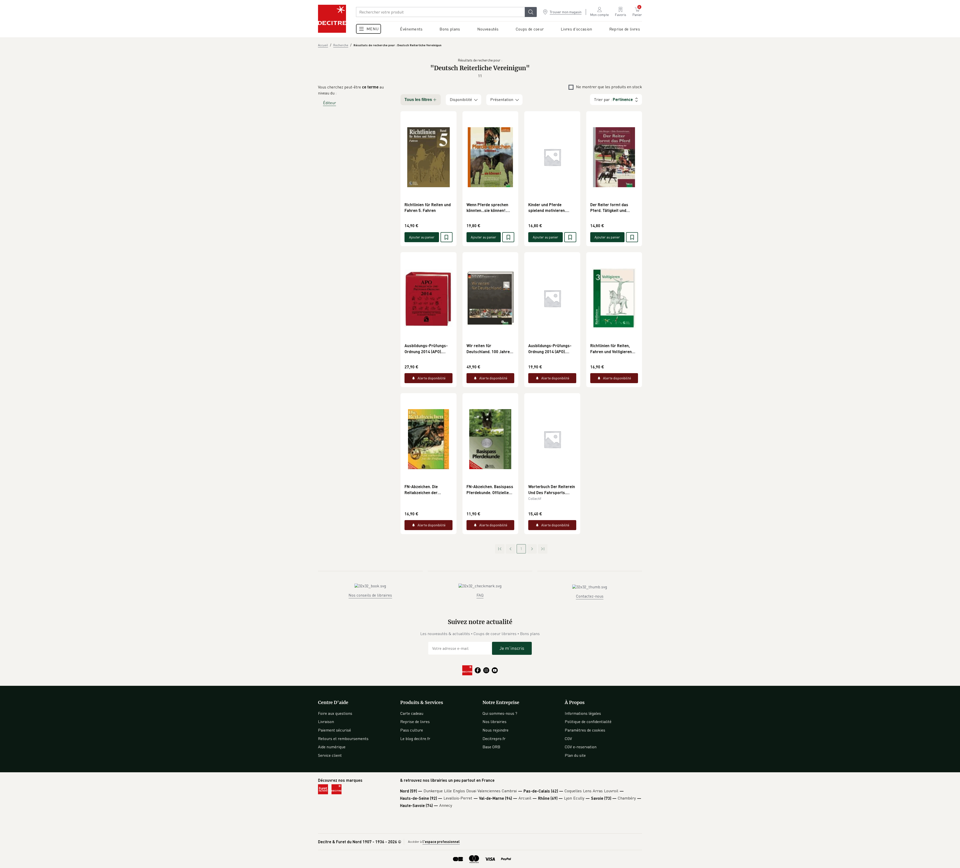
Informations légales (583, 713)
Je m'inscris (512, 648)
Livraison (326, 721)
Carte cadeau (411, 713)
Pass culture (411, 730)
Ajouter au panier (421, 237)
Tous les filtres (418, 99)
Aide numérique (332, 746)
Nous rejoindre (495, 730)
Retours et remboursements (343, 738)
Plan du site (575, 755)
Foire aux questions (335, 713)
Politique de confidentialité (588, 721)
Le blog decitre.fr (415, 738)
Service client (330, 755)
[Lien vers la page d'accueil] (332, 19)
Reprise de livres (415, 721)
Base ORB (491, 746)
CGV (568, 738)
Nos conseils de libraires (370, 595)
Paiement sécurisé (334, 730)
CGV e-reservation (580, 746)
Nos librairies (494, 721)
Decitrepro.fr (494, 738)
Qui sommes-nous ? (499, 713)
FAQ (480, 595)
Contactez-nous (590, 596)
